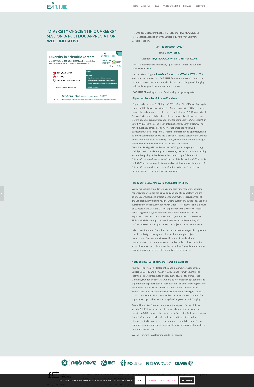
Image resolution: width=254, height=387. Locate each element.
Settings (187, 380)
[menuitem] (135, 6)
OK (139, 380)
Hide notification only (162, 380)
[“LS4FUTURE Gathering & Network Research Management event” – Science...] (252, 193)
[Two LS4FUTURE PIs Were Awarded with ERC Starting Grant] (2, 193)
